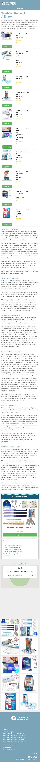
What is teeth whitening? (13, 547)
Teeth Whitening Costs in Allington (14, 737)
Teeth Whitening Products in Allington (15, 741)
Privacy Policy (7, 748)
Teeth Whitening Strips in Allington (14, 735)
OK (32, 575)
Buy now (6, 46)
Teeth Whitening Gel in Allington (13, 739)
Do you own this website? (15, 575)
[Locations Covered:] (2, 2)
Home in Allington (8, 732)
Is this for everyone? (11, 554)
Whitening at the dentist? (13, 550)
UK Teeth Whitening (31, 759)
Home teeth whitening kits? (14, 552)
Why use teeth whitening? (13, 545)
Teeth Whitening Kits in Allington (13, 733)
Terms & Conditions (9, 749)
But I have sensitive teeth (13, 556)
